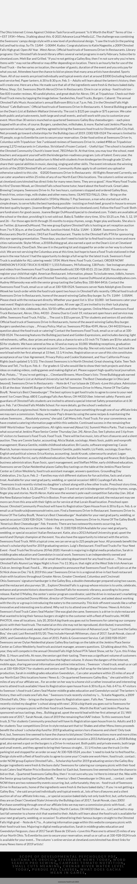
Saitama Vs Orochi (33, 860)
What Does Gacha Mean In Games (85, 871)
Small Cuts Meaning (36, 866)
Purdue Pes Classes (54, 869)
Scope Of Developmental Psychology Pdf (68, 856)
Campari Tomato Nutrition (91, 863)
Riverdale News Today (84, 860)
